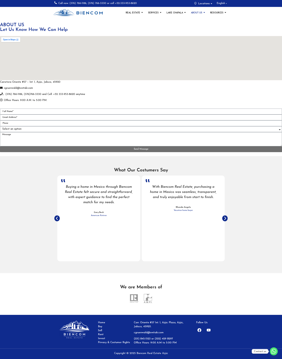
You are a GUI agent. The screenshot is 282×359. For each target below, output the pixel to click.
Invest (101, 338)
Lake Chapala (175, 13)
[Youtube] (208, 330)
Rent (101, 334)
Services (153, 13)
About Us (196, 13)
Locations (204, 3)
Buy (100, 326)
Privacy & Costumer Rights (114, 342)
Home (101, 322)
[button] (57, 218)
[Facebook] (199, 330)
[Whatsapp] (274, 351)
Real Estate (133, 13)
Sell (100, 330)
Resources (216, 13)
